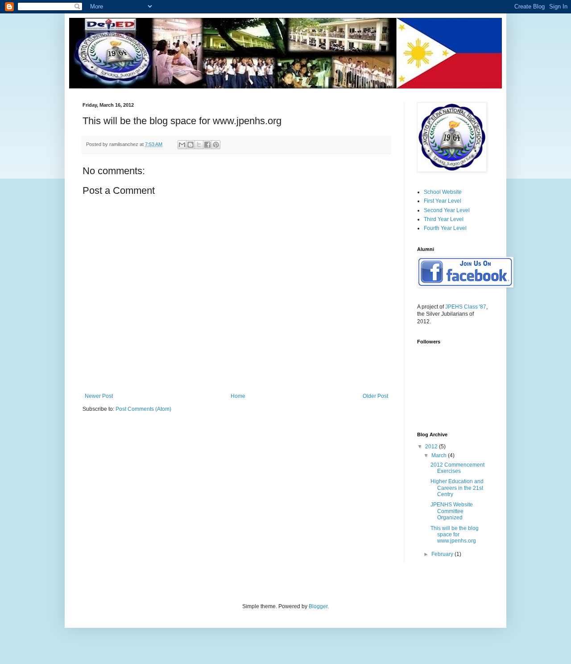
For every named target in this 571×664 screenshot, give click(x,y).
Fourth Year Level (445, 228)
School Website (443, 192)
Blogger (318, 606)
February (443, 554)
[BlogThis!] (190, 144)
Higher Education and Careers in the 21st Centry (457, 487)
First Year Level (442, 201)
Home (238, 396)
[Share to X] (198, 144)
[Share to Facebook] (207, 144)
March (439, 455)
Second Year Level (447, 210)
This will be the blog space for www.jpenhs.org (454, 534)
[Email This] (182, 144)
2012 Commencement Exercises (457, 468)
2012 (432, 446)
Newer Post (99, 396)
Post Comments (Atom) (143, 409)
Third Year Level (443, 219)
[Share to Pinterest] (215, 144)
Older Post (375, 396)
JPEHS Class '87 (465, 307)
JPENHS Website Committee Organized (451, 511)
